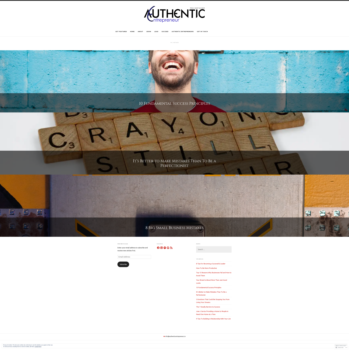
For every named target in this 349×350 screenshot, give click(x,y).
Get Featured (121, 31)
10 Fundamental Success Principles (174, 103)
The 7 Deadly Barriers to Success (208, 307)
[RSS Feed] (171, 247)
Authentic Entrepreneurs (183, 31)
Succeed (165, 31)
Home (132, 31)
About (140, 31)
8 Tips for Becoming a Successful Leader (210, 264)
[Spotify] (164, 247)
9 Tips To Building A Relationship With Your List (213, 319)
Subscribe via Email (122, 244)
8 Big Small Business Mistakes (175, 227)
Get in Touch (202, 31)
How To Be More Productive (206, 268)
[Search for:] (214, 249)
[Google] (168, 247)
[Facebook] (158, 247)
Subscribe (123, 264)
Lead (156, 31)
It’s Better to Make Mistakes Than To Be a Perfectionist (174, 163)
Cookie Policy (38, 346)
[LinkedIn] (161, 247)
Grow (148, 31)
